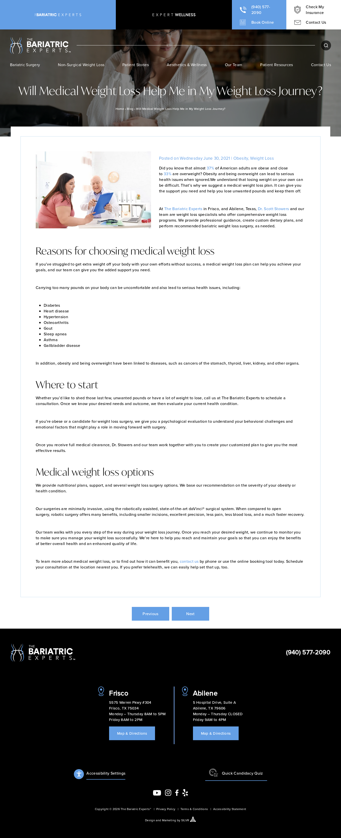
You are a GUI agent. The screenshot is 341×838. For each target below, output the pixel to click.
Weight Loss (262, 158)
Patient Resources (276, 64)
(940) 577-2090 (308, 652)
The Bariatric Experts (183, 208)
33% (167, 173)
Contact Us (321, 64)
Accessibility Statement (229, 809)
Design (150, 820)
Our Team (233, 64)
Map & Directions (132, 733)
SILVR (185, 820)
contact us (189, 561)
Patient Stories (135, 64)
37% (210, 168)
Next (190, 613)
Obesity (240, 158)
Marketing (169, 820)
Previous (151, 613)
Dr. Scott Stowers (273, 208)
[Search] (326, 45)
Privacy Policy (165, 809)
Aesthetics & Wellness (187, 64)
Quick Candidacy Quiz (242, 773)
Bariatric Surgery (25, 64)
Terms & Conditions (194, 809)
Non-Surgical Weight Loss (81, 64)
